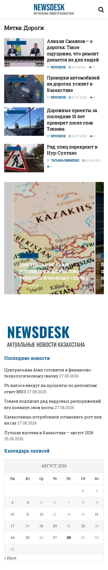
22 (83, 525)
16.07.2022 (79, 136)
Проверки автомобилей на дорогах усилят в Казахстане (73, 84)
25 (28, 537)
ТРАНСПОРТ (17, 79)
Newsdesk (58, 67)
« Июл (10, 558)
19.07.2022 (79, 97)
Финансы (29, 255)
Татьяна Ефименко (65, 160)
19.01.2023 (78, 67)
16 (97, 514)
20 (55, 525)
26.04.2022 (93, 160)
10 (12, 514)
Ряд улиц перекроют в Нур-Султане (72, 150)
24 (13, 537)
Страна (14, 148)
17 (12, 525)
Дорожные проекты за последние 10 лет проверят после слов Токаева (72, 119)
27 (55, 537)
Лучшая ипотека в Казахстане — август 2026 (49, 432)
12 (41, 514)
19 (41, 525)
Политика (17, 42)
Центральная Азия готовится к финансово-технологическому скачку (54, 271)
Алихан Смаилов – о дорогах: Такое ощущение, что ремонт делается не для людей (73, 50)
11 (27, 514)
